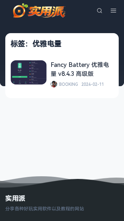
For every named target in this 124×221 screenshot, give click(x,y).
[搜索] (99, 11)
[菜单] (113, 10)
